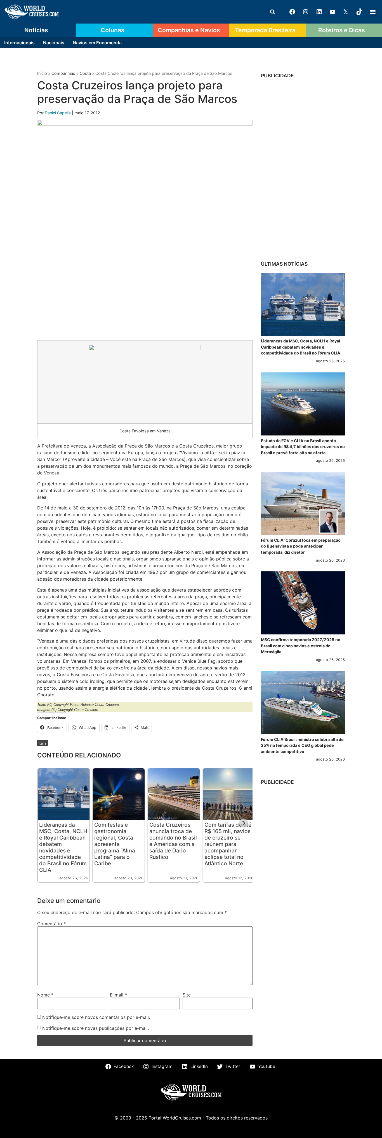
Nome (45, 995)
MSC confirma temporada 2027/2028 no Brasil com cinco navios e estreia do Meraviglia (300, 645)
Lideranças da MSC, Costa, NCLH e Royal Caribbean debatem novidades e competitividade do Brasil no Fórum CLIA (63, 847)
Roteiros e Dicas (341, 30)
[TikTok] (359, 11)
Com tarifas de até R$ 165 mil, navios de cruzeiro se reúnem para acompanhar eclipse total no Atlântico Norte (227, 844)
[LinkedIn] (319, 11)
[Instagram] (305, 11)
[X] (346, 11)
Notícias (36, 30)
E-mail (118, 995)
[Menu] (373, 12)
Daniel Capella (58, 112)
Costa (85, 73)
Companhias (63, 73)
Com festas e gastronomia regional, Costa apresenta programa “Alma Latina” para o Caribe (114, 844)
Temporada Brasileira (265, 30)
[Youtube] (332, 11)
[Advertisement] (303, 168)
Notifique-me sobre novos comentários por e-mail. (96, 1017)
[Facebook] (292, 11)
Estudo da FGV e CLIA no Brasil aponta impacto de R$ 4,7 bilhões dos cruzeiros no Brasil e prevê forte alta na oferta (303, 446)
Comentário (51, 923)
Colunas (112, 30)
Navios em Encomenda (97, 42)
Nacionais (53, 42)
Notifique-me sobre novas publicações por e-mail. (95, 1028)
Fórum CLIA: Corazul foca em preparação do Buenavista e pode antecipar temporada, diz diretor (301, 546)
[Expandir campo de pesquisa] (272, 12)
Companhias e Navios (189, 30)
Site (187, 995)
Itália (42, 743)
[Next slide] (243, 823)
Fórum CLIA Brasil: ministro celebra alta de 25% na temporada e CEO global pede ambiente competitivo (302, 745)
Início (42, 73)
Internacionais (19, 42)
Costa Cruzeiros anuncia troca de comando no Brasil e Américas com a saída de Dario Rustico (173, 840)
